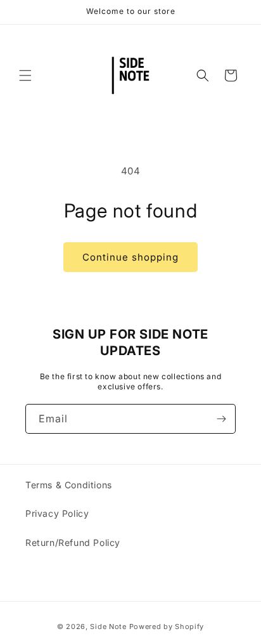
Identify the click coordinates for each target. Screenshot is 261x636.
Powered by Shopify (167, 626)
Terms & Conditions (68, 484)
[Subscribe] (221, 419)
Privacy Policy (57, 513)
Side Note (108, 626)
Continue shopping (130, 257)
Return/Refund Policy (72, 542)
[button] (25, 75)
